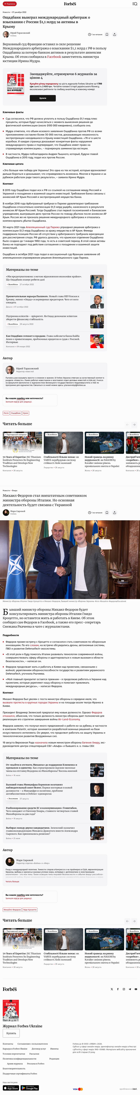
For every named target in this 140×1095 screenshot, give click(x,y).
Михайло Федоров (12, 910)
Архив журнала (15, 1063)
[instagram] (124, 989)
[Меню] (135, 4)
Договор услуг (39, 1049)
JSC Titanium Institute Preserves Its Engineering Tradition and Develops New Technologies (22, 462)
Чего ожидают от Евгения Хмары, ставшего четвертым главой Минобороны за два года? (42, 811)
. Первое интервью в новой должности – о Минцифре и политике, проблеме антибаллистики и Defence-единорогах (39, 789)
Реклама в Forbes (35, 1063)
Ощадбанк (16, 413)
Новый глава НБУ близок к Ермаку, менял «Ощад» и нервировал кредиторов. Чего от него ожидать (42, 299)
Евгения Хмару (90, 742)
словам (34, 645)
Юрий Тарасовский (20, 33)
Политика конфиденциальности (19, 1059)
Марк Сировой (17, 511)
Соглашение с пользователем (33, 1044)
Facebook (54, 57)
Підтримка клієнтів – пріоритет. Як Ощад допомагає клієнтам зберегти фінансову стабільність (41, 318)
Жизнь (87, 470)
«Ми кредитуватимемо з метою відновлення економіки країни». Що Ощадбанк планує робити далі (44, 278)
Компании (10, 346)
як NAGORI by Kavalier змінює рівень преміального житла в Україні (102, 462)
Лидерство (48, 467)
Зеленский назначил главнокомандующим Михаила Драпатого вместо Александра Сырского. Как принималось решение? (42, 830)
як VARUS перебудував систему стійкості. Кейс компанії (61, 460)
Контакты (8, 1044)
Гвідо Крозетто (30, 910)
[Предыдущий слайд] (127, 921)
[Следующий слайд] (134, 425)
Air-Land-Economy (69, 719)
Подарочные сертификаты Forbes (20, 1073)
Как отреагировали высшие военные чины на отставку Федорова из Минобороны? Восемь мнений (41, 767)
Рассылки (34, 1054)
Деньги (9, 307)
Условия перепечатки (14, 1054)
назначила (41, 742)
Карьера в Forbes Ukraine (15, 1049)
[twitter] (112, 989)
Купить (11, 1033)
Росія (6, 413)
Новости (6, 12)
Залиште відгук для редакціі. (19, 402)
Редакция (54, 1059)
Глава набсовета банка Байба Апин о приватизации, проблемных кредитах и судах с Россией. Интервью (43, 339)
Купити (43, 98)
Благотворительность (14, 1068)
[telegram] (130, 989)
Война (8, 775)
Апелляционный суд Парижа (43, 227)
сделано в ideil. (128, 1089)
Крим (25, 413)
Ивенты (54, 1049)
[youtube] (136, 989)
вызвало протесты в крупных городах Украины (30, 702)
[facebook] (118, 989)
